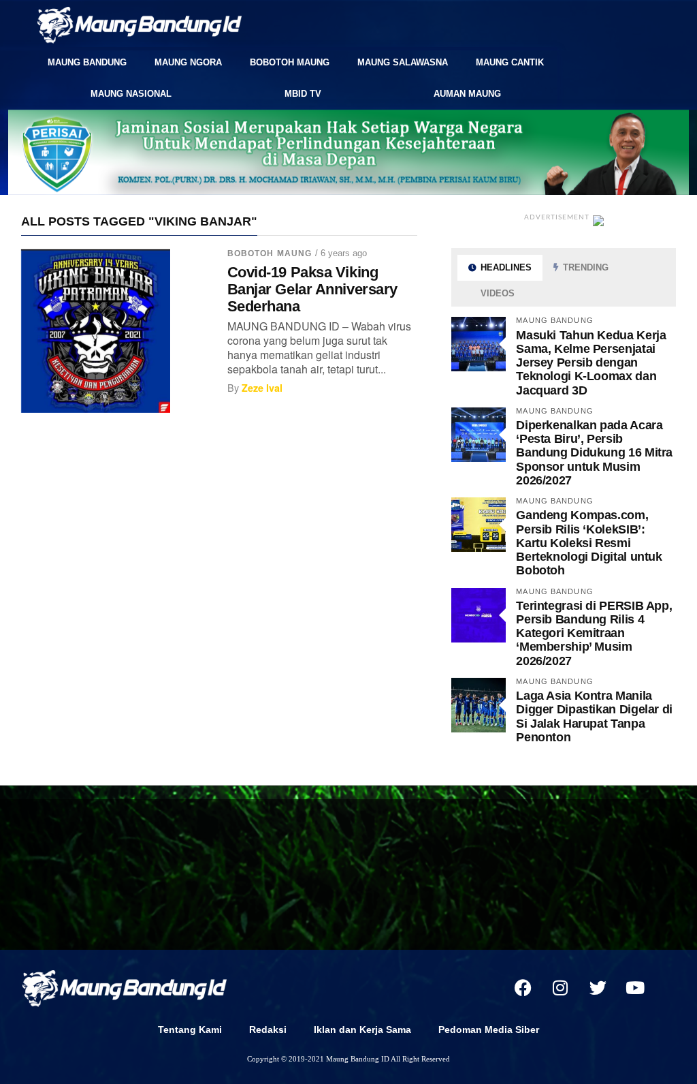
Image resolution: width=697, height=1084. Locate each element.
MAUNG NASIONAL (131, 94)
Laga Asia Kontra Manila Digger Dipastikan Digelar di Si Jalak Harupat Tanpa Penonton (594, 716)
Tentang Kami (190, 1029)
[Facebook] (523, 987)
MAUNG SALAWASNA (402, 62)
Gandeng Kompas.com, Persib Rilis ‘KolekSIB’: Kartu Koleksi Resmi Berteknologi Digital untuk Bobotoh (589, 542)
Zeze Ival (262, 387)
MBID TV (303, 94)
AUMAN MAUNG (467, 94)
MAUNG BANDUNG (87, 62)
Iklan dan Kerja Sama (362, 1029)
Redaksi (268, 1029)
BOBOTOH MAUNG (289, 62)
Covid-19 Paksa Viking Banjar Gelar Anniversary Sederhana (312, 289)
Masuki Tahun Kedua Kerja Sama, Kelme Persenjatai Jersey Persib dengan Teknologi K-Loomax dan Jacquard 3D (591, 362)
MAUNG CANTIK (510, 62)
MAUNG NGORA (188, 62)
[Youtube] (635, 987)
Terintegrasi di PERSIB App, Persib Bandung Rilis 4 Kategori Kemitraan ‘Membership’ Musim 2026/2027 (594, 633)
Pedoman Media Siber (488, 1029)
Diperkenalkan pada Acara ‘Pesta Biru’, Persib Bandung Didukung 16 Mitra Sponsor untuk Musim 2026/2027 (594, 452)
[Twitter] (598, 987)
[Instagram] (560, 987)
